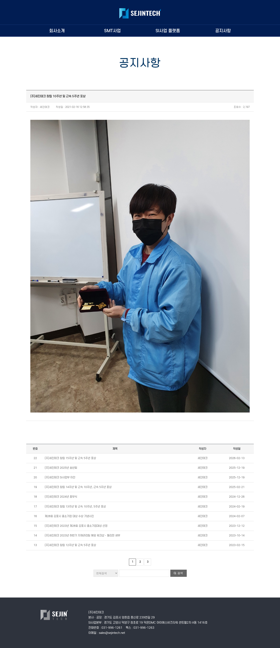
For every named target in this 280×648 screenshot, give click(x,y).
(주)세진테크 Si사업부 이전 (60, 477)
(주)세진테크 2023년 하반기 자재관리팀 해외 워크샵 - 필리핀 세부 (82, 535)
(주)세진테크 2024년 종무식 (61, 496)
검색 (180, 573)
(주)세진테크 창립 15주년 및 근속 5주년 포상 (70, 458)
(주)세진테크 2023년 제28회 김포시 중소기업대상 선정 (76, 526)
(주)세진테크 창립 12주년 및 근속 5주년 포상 (70, 545)
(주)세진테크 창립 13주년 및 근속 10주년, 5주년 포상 (75, 506)
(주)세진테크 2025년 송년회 (61, 468)
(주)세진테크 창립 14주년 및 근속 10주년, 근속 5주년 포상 (78, 487)
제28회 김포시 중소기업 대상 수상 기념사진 (69, 516)
